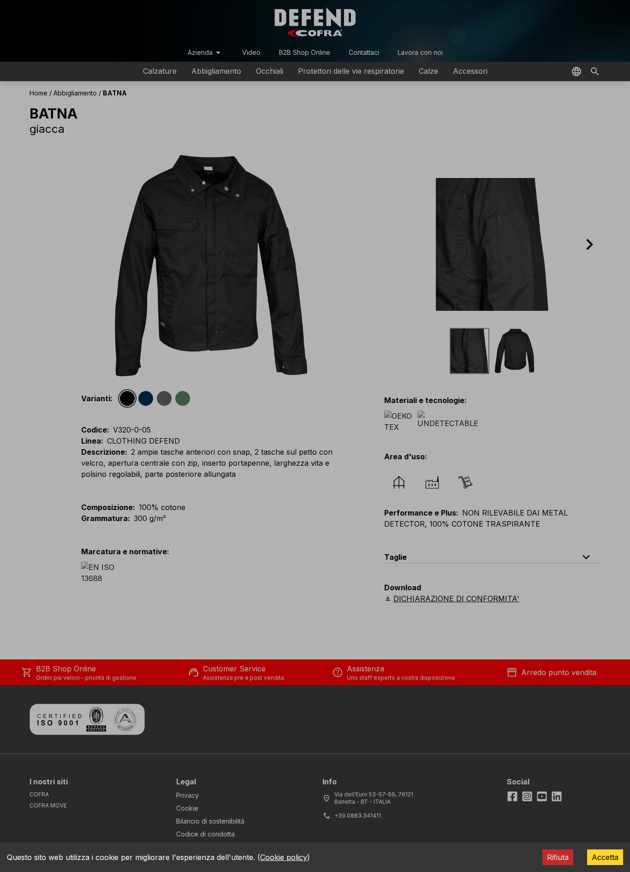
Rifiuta (558, 857)
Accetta (605, 857)
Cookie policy (283, 857)
